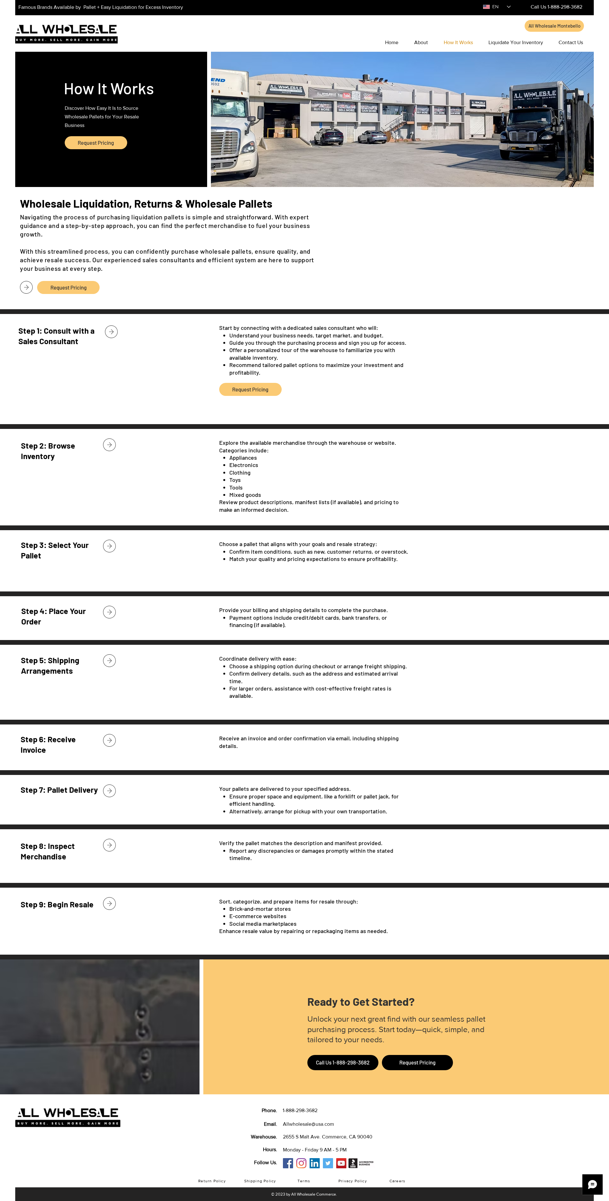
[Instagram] (301, 1163)
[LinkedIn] (315, 1163)
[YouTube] (341, 1163)
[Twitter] (328, 1163)
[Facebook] (288, 1163)
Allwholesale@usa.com (308, 1124)
